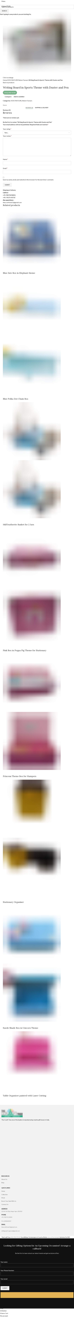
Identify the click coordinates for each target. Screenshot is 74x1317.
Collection (4, 1194)
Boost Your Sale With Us (8, 1201)
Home (3, 1191)
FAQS (3, 1198)
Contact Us (4, 1204)
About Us (4, 1179)
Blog (2, 1182)
